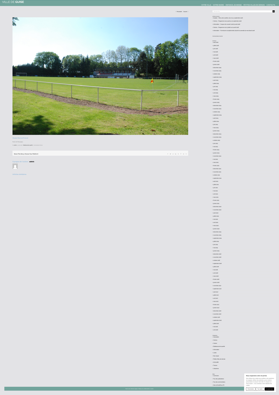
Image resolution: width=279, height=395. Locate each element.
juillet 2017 (216, 295)
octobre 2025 (216, 74)
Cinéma (215, 340)
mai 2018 (215, 269)
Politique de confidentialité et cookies (146, 388)
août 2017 (215, 292)
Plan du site (127, 388)
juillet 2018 (216, 266)
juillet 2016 (216, 323)
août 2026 (215, 42)
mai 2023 (215, 146)
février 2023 (216, 149)
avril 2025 (215, 93)
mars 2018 (215, 276)
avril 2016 (215, 330)
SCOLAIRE (216, 362)
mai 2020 (215, 219)
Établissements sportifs (28, 145)
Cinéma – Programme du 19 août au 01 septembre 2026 (227, 21)
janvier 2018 (216, 282)
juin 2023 (215, 143)
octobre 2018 (216, 260)
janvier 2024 (216, 130)
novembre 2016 (217, 314)
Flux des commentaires (219, 382)
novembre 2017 (217, 285)
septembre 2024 (217, 115)
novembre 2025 (217, 70)
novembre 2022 (217, 156)
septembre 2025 (217, 77)
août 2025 (215, 80)
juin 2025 (215, 86)
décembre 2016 (217, 311)
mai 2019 (215, 247)
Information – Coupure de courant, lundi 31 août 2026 (226, 24)
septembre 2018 (217, 263)
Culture (215, 343)
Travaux (215, 365)
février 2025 (216, 99)
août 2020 (215, 213)
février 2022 (216, 165)
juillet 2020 (216, 216)
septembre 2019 (217, 238)
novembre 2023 (217, 137)
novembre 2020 (217, 209)
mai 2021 (215, 191)
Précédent (179, 11)
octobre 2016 (216, 317)
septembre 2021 (217, 178)
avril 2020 (215, 222)
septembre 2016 (217, 320)
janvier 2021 (216, 203)
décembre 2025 (217, 67)
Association (216, 337)
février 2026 (216, 61)
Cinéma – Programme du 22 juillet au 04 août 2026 (226, 27)
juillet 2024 (216, 121)
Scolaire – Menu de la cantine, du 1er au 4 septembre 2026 (228, 18)
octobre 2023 (216, 140)
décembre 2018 (217, 254)
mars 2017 (215, 301)
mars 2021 (215, 197)
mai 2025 (215, 89)
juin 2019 (215, 244)
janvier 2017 (216, 307)
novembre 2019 (217, 235)
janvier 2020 (216, 228)
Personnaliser (251, 389)
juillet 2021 (216, 184)
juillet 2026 (216, 45)
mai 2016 (215, 326)
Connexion (216, 375)
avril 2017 (215, 298)
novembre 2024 (217, 108)
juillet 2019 (216, 241)
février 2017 (216, 304)
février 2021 (216, 200)
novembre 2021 (217, 172)
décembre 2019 (217, 232)
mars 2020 (216, 225)
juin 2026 (215, 48)
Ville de (13, 2)
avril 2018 (215, 273)
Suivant (185, 11)
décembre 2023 (217, 134)
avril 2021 (215, 194)
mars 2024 (215, 127)
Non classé (216, 356)
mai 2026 (215, 52)
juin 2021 (215, 187)
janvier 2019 (216, 250)
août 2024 (215, 118)
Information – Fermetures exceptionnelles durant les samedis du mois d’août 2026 (234, 30)
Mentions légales (134, 388)
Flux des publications (218, 378)
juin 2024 (215, 124)
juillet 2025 (216, 83)
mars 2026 (216, 58)
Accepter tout (269, 389)
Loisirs (214, 352)
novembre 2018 (217, 257)
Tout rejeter (260, 389)
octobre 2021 (216, 175)
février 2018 (216, 279)
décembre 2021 (217, 168)
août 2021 (215, 181)
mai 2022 (215, 159)
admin (15, 145)
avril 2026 (215, 55)
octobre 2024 (216, 111)
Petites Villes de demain (219, 359)
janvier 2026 (216, 64)
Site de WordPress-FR (218, 385)
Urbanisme (216, 368)
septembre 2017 (217, 288)
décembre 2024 (217, 105)
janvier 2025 (216, 102)
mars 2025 (215, 96)
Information (216, 349)
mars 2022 (215, 162)
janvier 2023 (216, 153)
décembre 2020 (217, 206)
